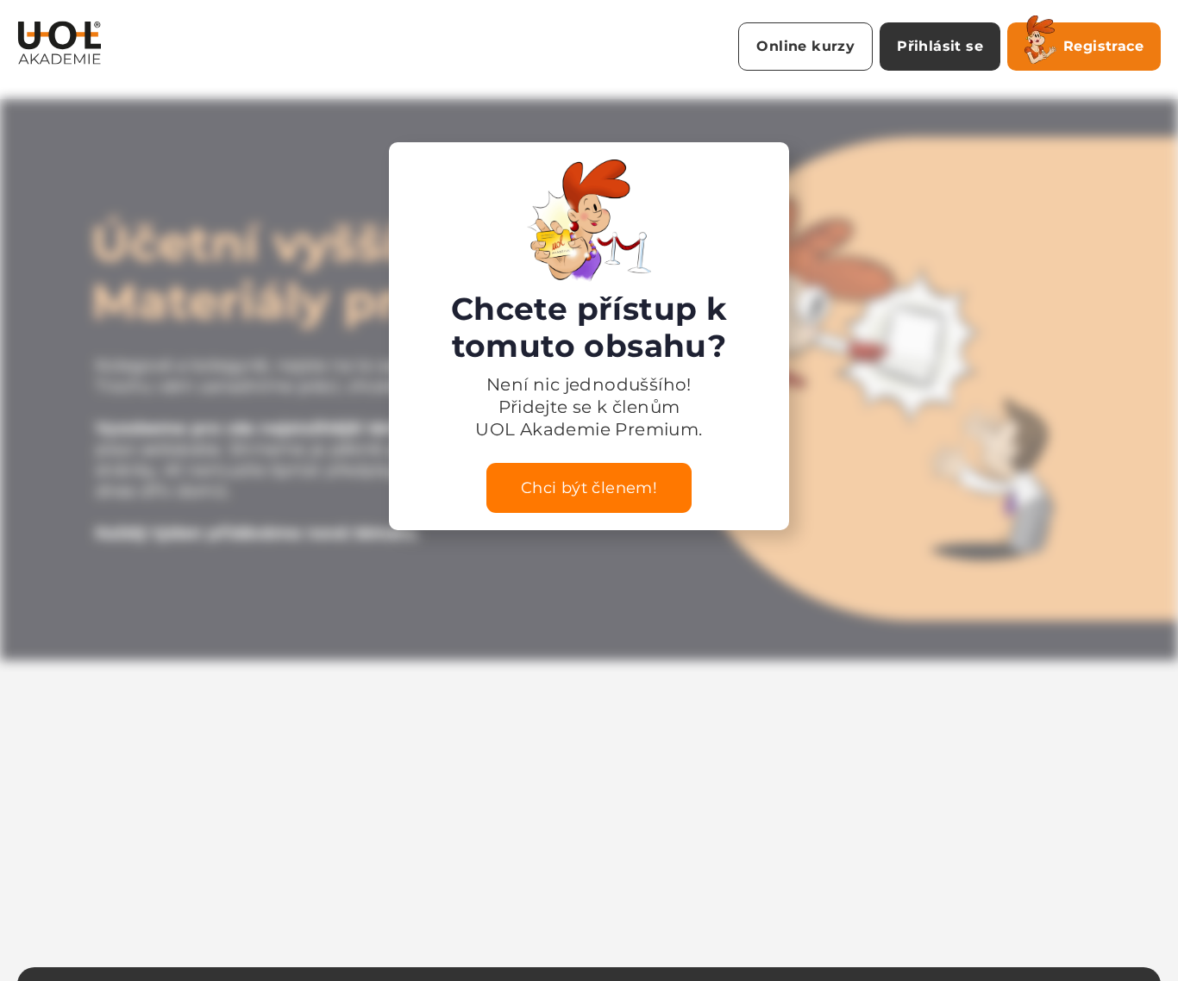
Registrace (1103, 46)
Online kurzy (805, 46)
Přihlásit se (940, 46)
